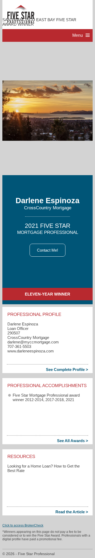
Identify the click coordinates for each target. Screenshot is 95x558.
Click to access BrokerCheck (22, 525)
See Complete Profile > (67, 369)
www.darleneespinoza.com (30, 351)
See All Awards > (72, 440)
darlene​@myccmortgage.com (33, 342)
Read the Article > (71, 512)
